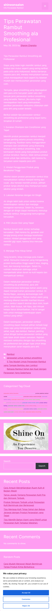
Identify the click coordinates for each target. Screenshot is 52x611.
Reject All (26, 606)
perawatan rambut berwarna (11, 393)
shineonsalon (14, 5)
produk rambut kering (30, 405)
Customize (26, 599)
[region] (26, 590)
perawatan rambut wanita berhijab (32, 396)
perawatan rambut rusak (17, 399)
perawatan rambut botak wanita (30, 402)
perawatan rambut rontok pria (14, 402)
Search (7, 461)
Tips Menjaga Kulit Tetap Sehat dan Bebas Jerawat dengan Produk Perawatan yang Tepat (24, 512)
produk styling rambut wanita (15, 396)
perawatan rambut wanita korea (16, 405)
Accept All (26, 593)
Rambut (11, 354)
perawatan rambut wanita (30, 409)
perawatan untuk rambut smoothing (24, 358)
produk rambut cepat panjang (32, 399)
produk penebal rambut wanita (27, 393)
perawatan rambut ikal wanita (15, 409)
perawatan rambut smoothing (33, 412)
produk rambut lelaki (19, 412)
